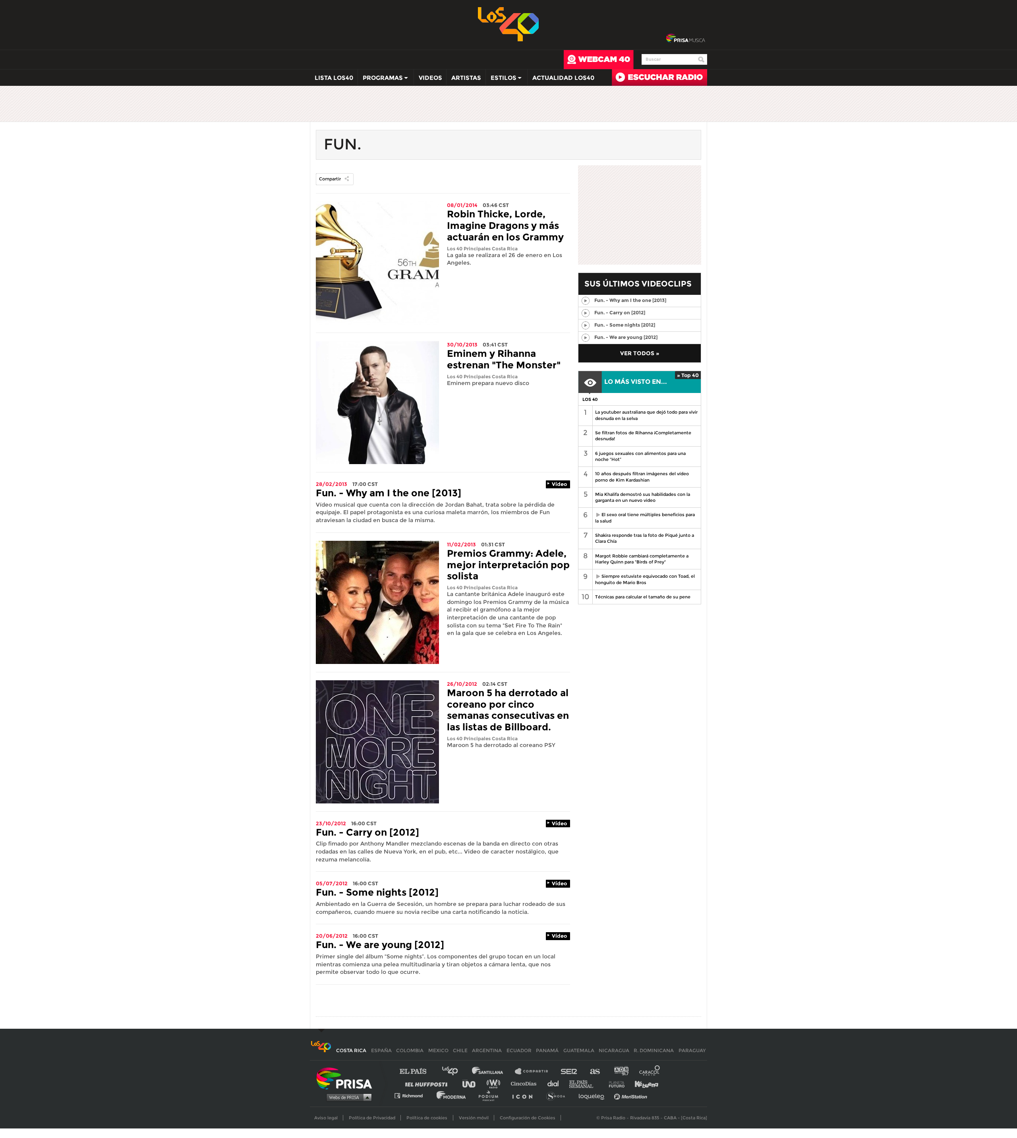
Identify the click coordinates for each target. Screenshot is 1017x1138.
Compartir (330, 179)
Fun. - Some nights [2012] (377, 892)
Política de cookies (426, 1118)
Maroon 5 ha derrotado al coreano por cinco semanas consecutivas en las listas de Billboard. (508, 710)
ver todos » (639, 353)
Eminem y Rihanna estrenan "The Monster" (504, 359)
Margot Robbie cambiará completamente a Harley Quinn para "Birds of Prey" (641, 559)
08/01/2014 (462, 205)
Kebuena (642, 1083)
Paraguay (692, 1050)
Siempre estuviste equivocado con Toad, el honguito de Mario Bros (643, 579)
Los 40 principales (456, 1071)
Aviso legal (326, 1118)
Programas (380, 79)
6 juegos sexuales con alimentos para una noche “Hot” (640, 456)
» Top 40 (688, 375)
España (381, 1050)
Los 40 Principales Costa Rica (482, 249)
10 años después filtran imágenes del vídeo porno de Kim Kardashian (642, 476)
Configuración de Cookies (527, 1118)
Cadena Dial (556, 1083)
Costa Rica (351, 1050)
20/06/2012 (332, 936)
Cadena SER (569, 1071)
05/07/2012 (332, 883)
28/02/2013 (331, 484)
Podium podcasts (491, 1095)
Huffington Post (428, 1083)
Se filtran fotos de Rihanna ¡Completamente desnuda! (643, 435)
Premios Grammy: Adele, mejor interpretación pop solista (508, 565)
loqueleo (593, 1095)
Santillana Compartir (535, 1071)
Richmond (413, 1095)
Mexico (438, 1050)
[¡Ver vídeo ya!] (585, 301)
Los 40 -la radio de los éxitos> (508, 23)
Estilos (501, 79)
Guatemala (578, 1050)
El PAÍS (418, 1071)
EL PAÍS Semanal (585, 1083)
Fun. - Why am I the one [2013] (388, 493)
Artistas (466, 77)
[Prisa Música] (685, 38)
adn (621, 1071)
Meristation (632, 1095)
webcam (599, 59)
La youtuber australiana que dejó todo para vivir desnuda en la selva (646, 415)
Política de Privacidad (372, 1118)
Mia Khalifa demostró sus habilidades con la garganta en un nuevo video (642, 497)
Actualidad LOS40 (563, 77)
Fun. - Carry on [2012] (367, 832)
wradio (495, 1083)
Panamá (547, 1050)
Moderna (452, 1095)
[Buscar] (701, 59)
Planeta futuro (614, 1083)
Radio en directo (659, 77)
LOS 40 (590, 399)
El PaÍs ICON (525, 1095)
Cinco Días (525, 1083)
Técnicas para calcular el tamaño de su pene (642, 597)
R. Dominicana (654, 1050)
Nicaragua (614, 1050)
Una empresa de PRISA (347, 1077)
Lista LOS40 (334, 77)
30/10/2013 (462, 344)
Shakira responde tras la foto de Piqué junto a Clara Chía (644, 538)
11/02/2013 (461, 544)
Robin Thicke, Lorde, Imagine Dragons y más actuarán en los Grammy (505, 225)
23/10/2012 (331, 823)
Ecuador (519, 1050)
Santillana (493, 1071)
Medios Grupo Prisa (347, 1097)
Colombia (409, 1050)
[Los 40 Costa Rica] (321, 1050)
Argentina (487, 1050)
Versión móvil (474, 1118)
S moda (558, 1095)
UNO (472, 1083)
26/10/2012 (462, 684)
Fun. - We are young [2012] (380, 944)
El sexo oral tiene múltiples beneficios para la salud (643, 517)
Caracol (650, 1071)
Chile (460, 1050)
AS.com (594, 1071)
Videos (430, 77)
